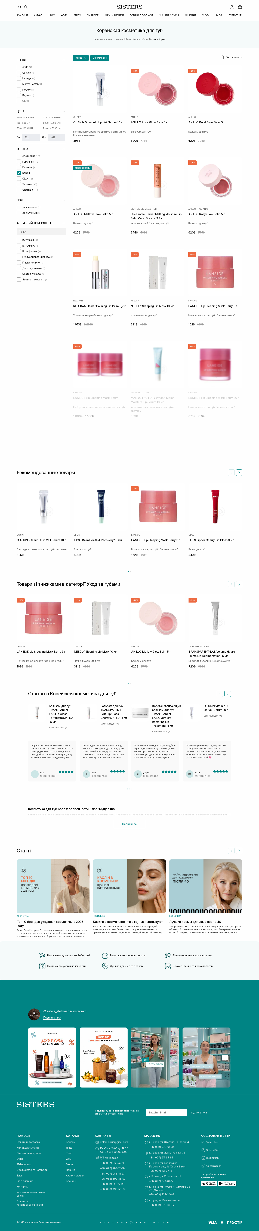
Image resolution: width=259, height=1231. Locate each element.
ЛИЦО (38, 14)
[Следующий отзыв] (227, 694)
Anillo (134, 117)
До (44, 137)
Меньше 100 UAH (26, 117)
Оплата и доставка (28, 1141)
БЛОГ (219, 14)
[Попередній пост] (34, 1057)
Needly (135, 300)
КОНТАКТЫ (235, 14)
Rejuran (78, 300)
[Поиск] (25, 7)
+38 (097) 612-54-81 (112, 1162)
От (18, 137)
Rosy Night (204, 209)
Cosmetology (213, 1165)
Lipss (77, 535)
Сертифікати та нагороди (32, 1169)
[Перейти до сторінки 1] (128, 571)
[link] (240, 7)
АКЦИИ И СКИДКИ (141, 14)
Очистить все (100, 57)
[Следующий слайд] (239, 472)
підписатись (199, 1112)
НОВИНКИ (93, 14)
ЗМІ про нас (24, 1164)
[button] (81, 58)
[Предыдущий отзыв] (220, 694)
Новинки (71, 1169)
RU (19, 7)
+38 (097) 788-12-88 (112, 1168)
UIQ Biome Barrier (147, 209)
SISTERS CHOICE (169, 14)
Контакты (22, 1186)
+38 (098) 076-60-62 (161, 1204)
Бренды (71, 1180)
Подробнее (129, 823)
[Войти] (232, 7)
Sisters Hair (212, 1142)
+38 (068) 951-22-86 (112, 1183)
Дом (69, 1158)
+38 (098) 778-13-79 (161, 1146)
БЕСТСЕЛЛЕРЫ (114, 14)
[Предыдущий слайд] (231, 472)
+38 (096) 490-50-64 (112, 1189)
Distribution (212, 1157)
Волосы (70, 1141)
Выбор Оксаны (82, 168)
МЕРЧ (77, 14)
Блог (19, 1175)
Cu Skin (77, 117)
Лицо (69, 1147)
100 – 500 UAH (24, 123)
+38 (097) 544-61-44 (161, 1181)
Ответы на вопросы (29, 1153)
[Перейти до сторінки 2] (130, 571)
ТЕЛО (51, 14)
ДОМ (64, 14)
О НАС (205, 14)
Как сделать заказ (28, 1147)
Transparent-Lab (199, 646)
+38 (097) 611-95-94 (161, 1157)
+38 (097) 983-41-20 (112, 1173)
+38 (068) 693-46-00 (112, 1178)
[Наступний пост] (225, 1057)
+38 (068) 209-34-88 (161, 1194)
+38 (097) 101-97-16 (160, 1170)
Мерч (69, 1164)
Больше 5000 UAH (52, 128)
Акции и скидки (75, 1175)
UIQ (132, 209)
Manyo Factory (140, 392)
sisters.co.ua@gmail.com (114, 1141)
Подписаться (52, 1017)
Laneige (192, 300)
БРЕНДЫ (190, 14)
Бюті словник (25, 1180)
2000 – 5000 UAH (52, 123)
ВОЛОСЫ (22, 14)
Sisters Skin (212, 1150)
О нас (20, 1158)
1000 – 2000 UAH (52, 117)
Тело (69, 1153)
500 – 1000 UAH (25, 128)
